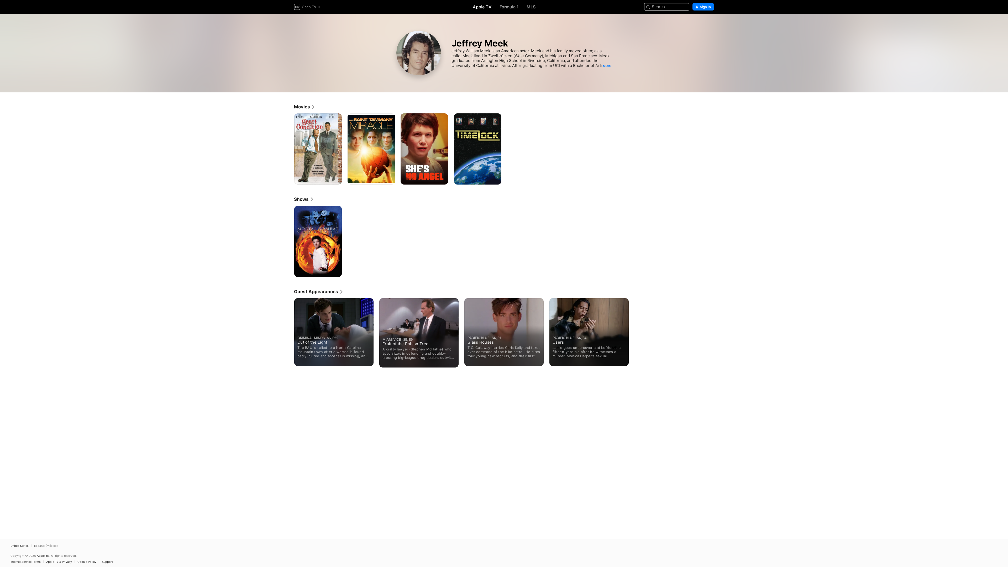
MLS (531, 6)
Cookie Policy (86, 561)
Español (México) (46, 545)
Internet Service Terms (25, 561)
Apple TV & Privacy (59, 561)
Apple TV (482, 6)
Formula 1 (509, 6)
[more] (335, 178)
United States (19, 545)
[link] (304, 107)
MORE (607, 66)
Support (107, 561)
